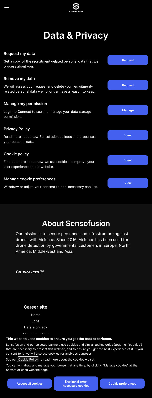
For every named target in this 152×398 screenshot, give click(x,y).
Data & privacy (35, 327)
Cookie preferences (122, 383)
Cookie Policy (28, 359)
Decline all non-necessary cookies (76, 383)
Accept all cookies (30, 383)
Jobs (35, 321)
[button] (128, 183)
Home (35, 315)
